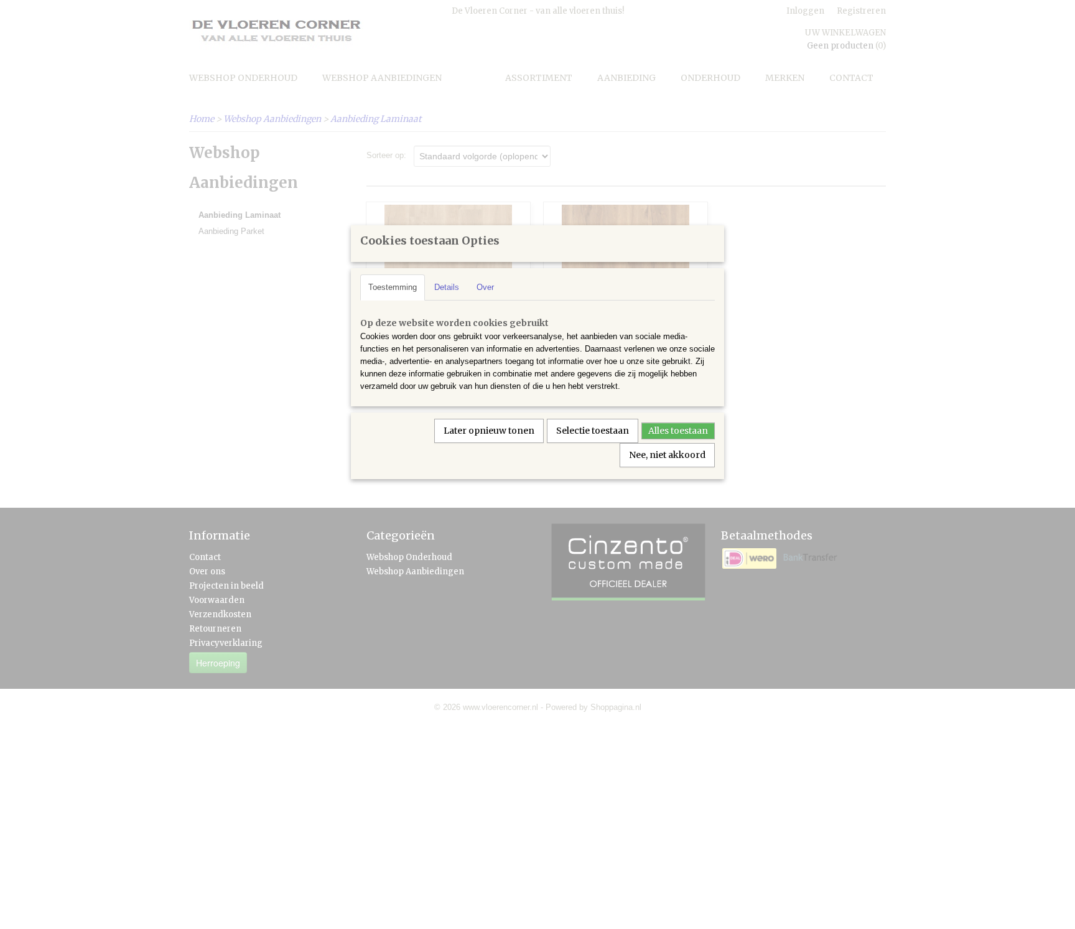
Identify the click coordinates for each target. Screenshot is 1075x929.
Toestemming (392, 287)
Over (485, 287)
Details (446, 287)
